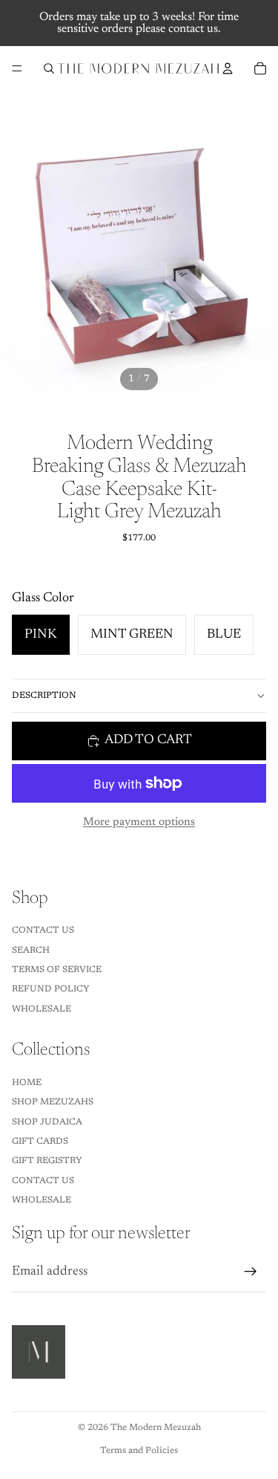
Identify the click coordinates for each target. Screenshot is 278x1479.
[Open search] (49, 68)
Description (44, 695)
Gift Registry (47, 1160)
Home (27, 1082)
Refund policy (51, 989)
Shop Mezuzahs (52, 1102)
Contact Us (43, 930)
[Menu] (17, 68)
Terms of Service (57, 969)
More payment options (139, 822)
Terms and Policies (139, 1450)
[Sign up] (250, 1271)
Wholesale (41, 1009)
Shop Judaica (47, 1122)
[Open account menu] (227, 68)
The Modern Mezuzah (155, 1427)
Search (31, 950)
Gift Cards (40, 1141)
